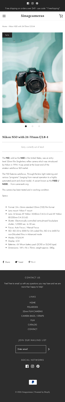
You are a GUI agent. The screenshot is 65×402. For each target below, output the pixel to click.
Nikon (7, 164)
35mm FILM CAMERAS (32, 311)
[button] (32, 77)
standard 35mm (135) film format (40, 207)
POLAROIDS (32, 306)
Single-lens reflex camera (27, 161)
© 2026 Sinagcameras (24, 392)
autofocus (14, 168)
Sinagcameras (32, 16)
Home (4, 26)
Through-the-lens (34, 173)
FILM (33, 320)
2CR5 (39, 244)
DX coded (34, 230)
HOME (33, 302)
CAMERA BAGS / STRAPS (32, 315)
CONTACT (32, 329)
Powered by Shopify (42, 392)
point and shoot (18, 180)
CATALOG (32, 324)
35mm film (11, 161)
